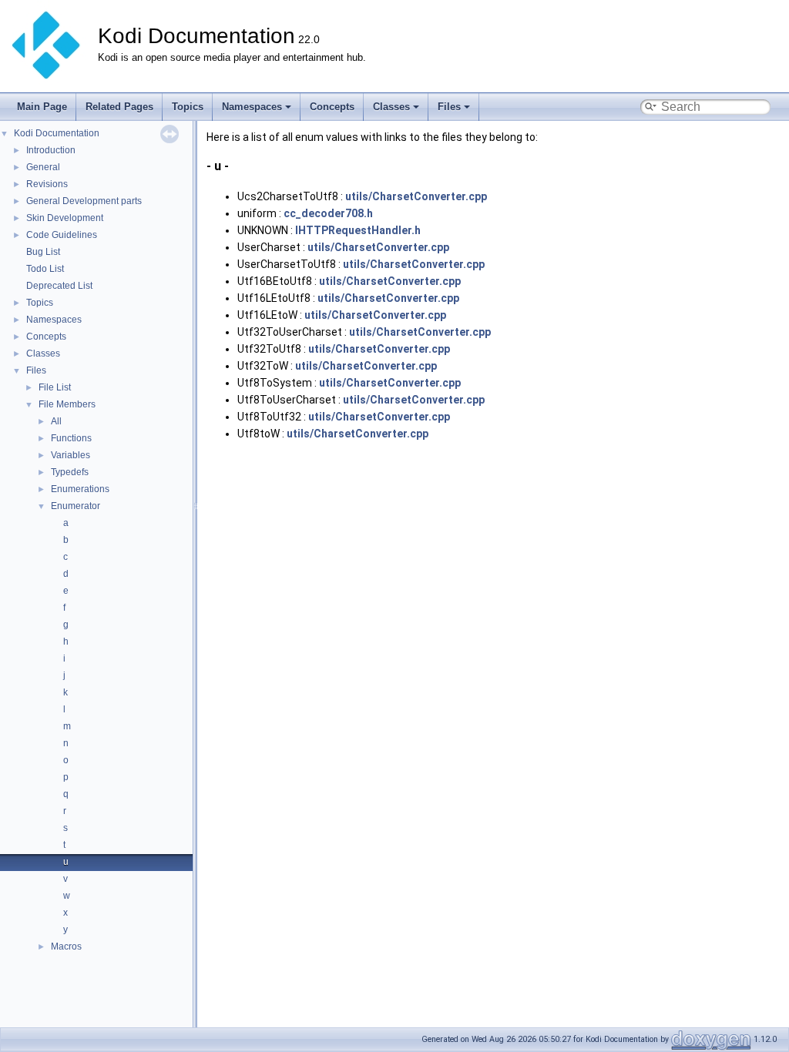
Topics (187, 106)
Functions (71, 438)
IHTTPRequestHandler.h (358, 230)
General (43, 167)
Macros (66, 946)
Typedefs (70, 472)
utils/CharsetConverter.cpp (416, 196)
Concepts (332, 106)
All (56, 421)
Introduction (51, 150)
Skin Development (64, 218)
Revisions (47, 184)
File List (55, 387)
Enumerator (75, 506)
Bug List (43, 251)
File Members (67, 404)
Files (449, 106)
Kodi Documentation (56, 133)
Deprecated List (59, 285)
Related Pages (119, 106)
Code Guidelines (61, 234)
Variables (70, 455)
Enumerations (80, 489)
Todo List (45, 268)
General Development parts (84, 201)
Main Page (42, 106)
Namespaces (252, 106)
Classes (391, 106)
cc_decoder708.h (328, 213)
